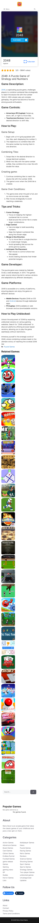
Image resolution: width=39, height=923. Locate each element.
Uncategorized (25, 878)
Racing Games (25, 851)
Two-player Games (27, 872)
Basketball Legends (19, 454)
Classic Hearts (19, 668)
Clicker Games (8, 853)
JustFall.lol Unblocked (19, 697)
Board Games (8, 848)
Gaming (6, 867)
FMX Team (19, 439)
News (22, 845)
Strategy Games (26, 870)
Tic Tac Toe (19, 639)
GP (4, 872)
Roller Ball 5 (19, 382)
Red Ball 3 (19, 611)
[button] (34, 9)
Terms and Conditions (11, 914)
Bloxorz (19, 682)
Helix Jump (19, 711)
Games (5, 864)
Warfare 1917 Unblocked (19, 554)
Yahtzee (19, 425)
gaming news (8, 870)
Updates (23, 880)
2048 (3, 90)
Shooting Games (26, 862)
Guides (5, 875)
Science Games (26, 859)
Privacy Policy (8, 911)
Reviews (23, 856)
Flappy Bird (19, 411)
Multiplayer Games (27, 843)
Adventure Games (9, 845)
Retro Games (25, 853)
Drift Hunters (19, 725)
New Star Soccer (19, 782)
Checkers (19, 539)
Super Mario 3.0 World (19, 754)
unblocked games (26, 875)
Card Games (7, 851)
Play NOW (17, 40)
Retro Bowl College (19, 511)
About (5, 905)
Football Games (9, 859)
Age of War (19, 625)
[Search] (33, 792)
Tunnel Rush (19, 740)
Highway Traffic (19, 582)
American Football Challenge (19, 496)
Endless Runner (9, 856)
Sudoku (19, 654)
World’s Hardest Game (19, 482)
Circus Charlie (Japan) (19, 568)
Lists (4, 880)
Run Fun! (19, 368)
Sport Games (25, 864)
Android (13, 301)
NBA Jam (20, 525)
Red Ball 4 (19, 768)
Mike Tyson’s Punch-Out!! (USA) (19, 597)
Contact (6, 908)
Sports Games (25, 867)
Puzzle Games (9, 347)
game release (8, 862)
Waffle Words (19, 468)
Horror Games (8, 878)
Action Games (8, 843)
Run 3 (19, 396)
